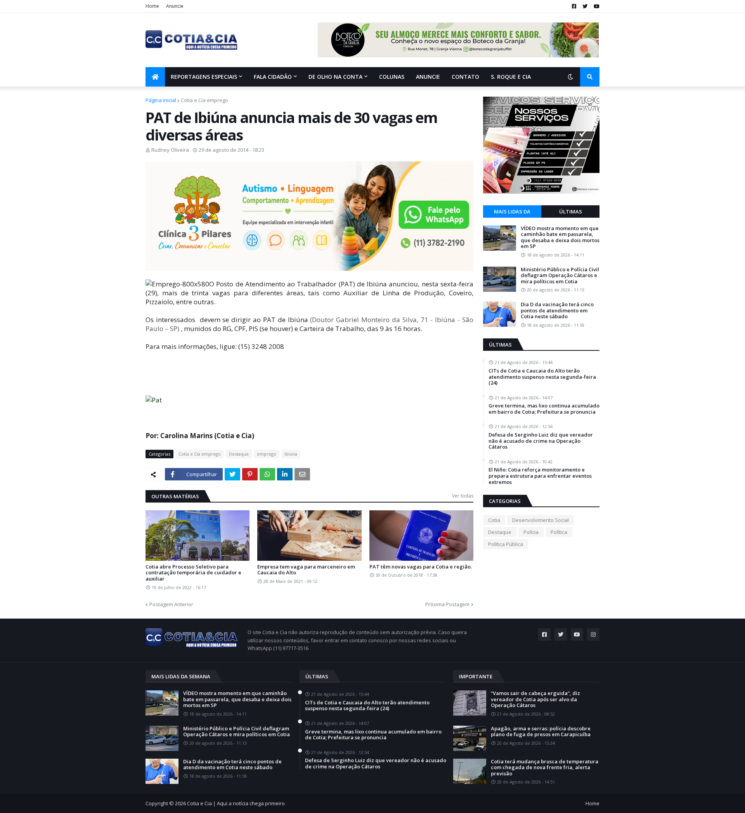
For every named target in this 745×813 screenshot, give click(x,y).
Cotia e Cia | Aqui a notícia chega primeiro (236, 803)
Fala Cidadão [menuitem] (273, 76)
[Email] (302, 474)
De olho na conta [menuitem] (335, 76)
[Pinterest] (250, 474)
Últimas (570, 211)
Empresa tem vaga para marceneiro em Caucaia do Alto (306, 570)
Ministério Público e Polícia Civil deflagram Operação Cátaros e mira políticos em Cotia (560, 276)
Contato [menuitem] (465, 76)
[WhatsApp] (267, 474)
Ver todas (462, 495)
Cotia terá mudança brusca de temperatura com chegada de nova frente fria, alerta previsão (544, 768)
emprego (266, 454)
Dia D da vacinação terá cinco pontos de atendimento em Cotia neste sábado (557, 311)
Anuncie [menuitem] (428, 76)
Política (559, 532)
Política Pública (505, 544)
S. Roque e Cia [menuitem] (511, 76)
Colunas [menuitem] (391, 76)
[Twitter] (232, 474)
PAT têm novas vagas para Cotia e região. (420, 567)
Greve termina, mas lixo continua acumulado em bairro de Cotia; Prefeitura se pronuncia (544, 409)
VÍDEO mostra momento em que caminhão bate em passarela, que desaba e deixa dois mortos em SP (560, 237)
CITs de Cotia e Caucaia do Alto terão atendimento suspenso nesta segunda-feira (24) (542, 377)
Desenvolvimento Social (540, 520)
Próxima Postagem (447, 604)
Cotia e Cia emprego (204, 100)
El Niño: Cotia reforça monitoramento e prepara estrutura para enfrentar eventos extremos (540, 476)
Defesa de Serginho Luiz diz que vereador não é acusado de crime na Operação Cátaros (541, 441)
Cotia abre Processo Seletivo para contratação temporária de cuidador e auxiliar (193, 573)
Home (152, 6)
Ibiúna (290, 454)
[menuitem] (155, 77)
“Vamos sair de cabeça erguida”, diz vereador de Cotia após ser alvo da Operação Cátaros (535, 699)
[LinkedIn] (285, 474)
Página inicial (161, 100)
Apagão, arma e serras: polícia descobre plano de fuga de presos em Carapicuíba (541, 732)
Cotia (494, 520)
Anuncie (175, 6)
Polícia (531, 532)
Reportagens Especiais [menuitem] (204, 76)
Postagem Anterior (171, 604)
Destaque (239, 454)
